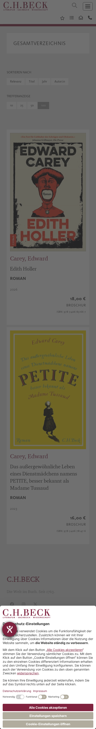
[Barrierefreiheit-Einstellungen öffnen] (9, 629)
